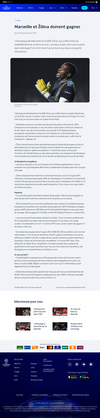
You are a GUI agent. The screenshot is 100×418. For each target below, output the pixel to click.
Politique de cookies (60, 395)
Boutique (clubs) (37, 380)
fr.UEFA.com (47, 365)
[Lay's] (35, 347)
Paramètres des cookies (80, 395)
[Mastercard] (50, 347)
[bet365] (65, 347)
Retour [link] (19, 20)
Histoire (33, 372)
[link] (19, 8)
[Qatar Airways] (80, 347)
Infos (32, 367)
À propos (34, 376)
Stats (16, 380)
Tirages (16, 372)
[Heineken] (20, 347)
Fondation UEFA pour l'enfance (48, 370)
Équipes (34, 363)
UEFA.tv (17, 367)
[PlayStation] (27, 347)
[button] (52, 8)
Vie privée (19, 395)
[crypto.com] (57, 347)
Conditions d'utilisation (40, 395)
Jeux (15, 376)
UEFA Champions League (6, 8)
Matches (17, 363)
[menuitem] (19, 8)
